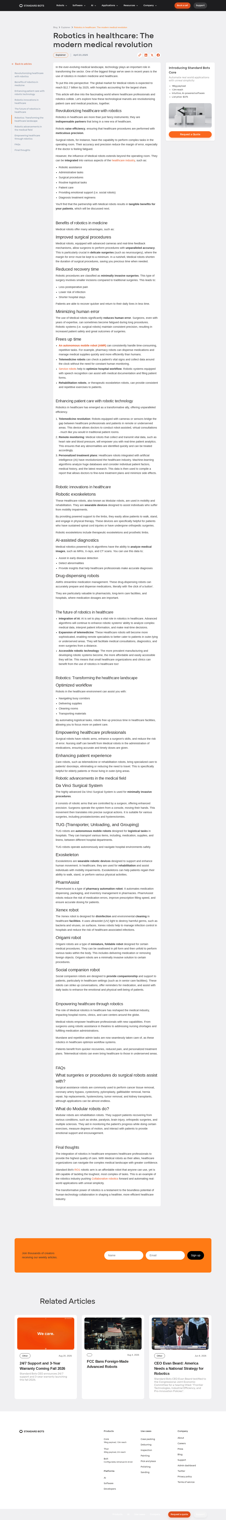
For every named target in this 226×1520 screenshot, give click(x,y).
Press (180, 1449)
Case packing (148, 1439)
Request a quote (179, 1514)
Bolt (106, 1459)
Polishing (146, 1467)
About (181, 1438)
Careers (182, 1443)
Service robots (67, 368)
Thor (106, 1449)
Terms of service (186, 1482)
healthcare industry (123, 160)
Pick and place (148, 1461)
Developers (110, 1489)
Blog (180, 1454)
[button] (62, 5)
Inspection (146, 1450)
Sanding (145, 1472)
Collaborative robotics (105, 1178)
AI (105, 1478)
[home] (31, 5)
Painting (145, 1455)
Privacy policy (185, 1476)
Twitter (181, 1471)
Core (106, 1439)
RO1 (77, 1169)
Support (200, 5)
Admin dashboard (187, 1465)
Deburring (146, 1444)
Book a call (182, 5)
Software (108, 1483)
